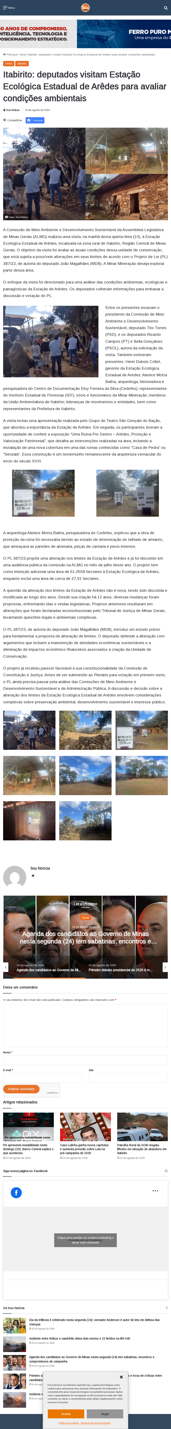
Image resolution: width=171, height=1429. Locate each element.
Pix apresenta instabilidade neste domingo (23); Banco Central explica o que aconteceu (28, 1149)
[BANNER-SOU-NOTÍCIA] (85, 33)
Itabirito (22, 63)
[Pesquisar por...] (166, 9)
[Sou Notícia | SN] (85, 8)
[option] (85, 937)
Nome (7, 1052)
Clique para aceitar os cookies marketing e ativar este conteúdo (85, 1240)
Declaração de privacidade (95, 1423)
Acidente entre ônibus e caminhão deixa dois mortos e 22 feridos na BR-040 (79, 1338)
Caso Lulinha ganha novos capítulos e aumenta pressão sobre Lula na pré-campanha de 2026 (84, 1149)
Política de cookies (69, 1423)
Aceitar (66, 1414)
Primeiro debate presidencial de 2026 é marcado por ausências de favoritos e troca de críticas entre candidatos (86, 941)
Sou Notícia (12, 110)
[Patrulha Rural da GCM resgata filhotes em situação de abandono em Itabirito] (142, 1127)
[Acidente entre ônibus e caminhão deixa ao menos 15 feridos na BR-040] (14, 1400)
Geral (22, 54)
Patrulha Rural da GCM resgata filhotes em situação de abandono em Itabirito (142, 1149)
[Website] (32, 875)
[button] (121, 1377)
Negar (105, 1414)
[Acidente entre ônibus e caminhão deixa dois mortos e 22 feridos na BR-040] (14, 1344)
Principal (11, 54)
